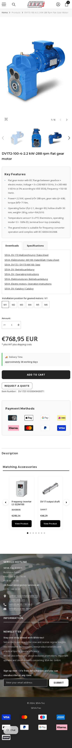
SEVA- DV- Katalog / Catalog (19, 288)
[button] (67, 120)
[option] (36, 70)
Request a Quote (17, 385)
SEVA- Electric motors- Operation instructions (28, 283)
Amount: (6, 318)
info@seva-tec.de (19, 608)
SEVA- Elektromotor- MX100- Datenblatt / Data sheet (32, 259)
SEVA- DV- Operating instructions (22, 274)
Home (5, 12)
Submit (59, 682)
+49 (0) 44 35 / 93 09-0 (20, 604)
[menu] (4, 4)
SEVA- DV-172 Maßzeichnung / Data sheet (26, 255)
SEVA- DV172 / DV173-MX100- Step (22, 264)
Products (16, 12)
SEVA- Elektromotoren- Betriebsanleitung (26, 279)
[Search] (14, 4)
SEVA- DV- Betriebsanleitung (19, 269)
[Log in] (58, 4)
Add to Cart (37, 374)
